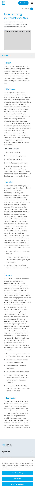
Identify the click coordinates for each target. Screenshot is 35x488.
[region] (17, 472)
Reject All (17, 479)
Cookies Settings (17, 473)
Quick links (6, 452)
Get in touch (7, 457)
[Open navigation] (32, 3)
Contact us (23, 3)
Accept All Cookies (17, 484)
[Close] (33, 460)
